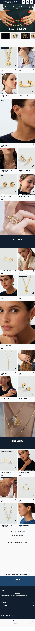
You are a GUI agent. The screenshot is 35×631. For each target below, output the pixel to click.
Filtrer (29, 44)
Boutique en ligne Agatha (12, 574)
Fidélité (17, 580)
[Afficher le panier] (32, 7)
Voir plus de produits (17, 535)
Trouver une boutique (7, 612)
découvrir (17, 243)
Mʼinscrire (17, 593)
